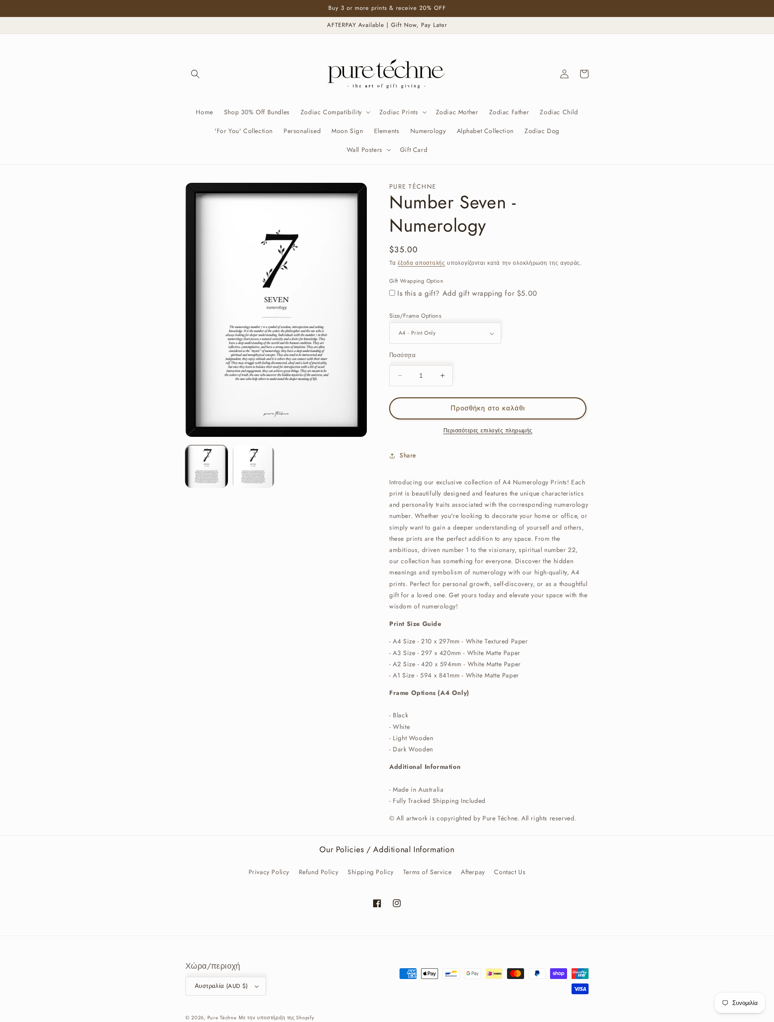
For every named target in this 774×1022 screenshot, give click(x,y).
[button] (195, 74)
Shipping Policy (371, 871)
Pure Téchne (222, 1017)
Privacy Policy (269, 871)
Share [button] (408, 455)
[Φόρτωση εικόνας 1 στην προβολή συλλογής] (206, 467)
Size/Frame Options (415, 315)
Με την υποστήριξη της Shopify (276, 1017)
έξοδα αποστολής (421, 263)
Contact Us (509, 871)
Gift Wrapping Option (416, 281)
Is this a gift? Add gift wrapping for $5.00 (467, 293)
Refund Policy (319, 871)
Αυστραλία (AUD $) (221, 986)
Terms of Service (427, 871)
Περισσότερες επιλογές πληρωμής (488, 431)
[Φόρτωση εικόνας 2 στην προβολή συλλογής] (253, 467)
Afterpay (473, 871)
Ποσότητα (402, 355)
